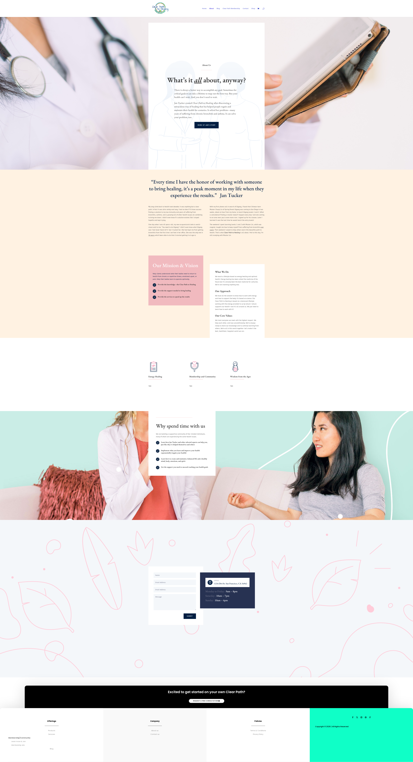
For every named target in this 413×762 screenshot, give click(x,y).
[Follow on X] (357, 717)
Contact (246, 8)
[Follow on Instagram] (361, 717)
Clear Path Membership (231, 8)
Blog (218, 8)
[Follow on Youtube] (370, 717)
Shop (253, 8)
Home (204, 8)
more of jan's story (206, 125)
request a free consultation (205, 701)
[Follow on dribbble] (365, 717)
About (211, 8)
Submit (190, 616)
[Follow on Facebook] (352, 717)
